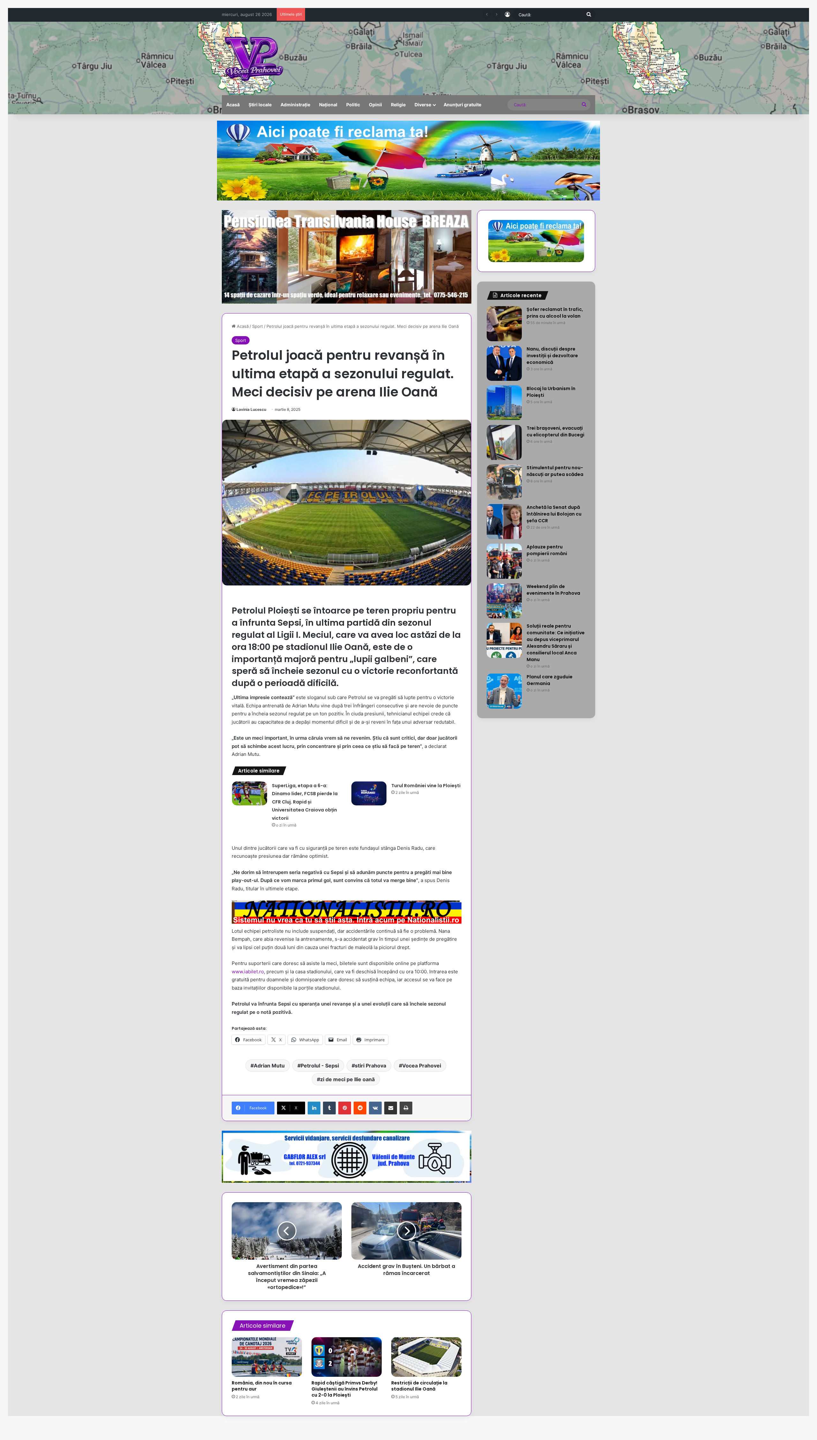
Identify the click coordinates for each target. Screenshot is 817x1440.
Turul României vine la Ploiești (426, 785)
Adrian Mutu (269, 1065)
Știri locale (260, 104)
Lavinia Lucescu (251, 409)
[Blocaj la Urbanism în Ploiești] (504, 402)
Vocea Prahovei (421, 1065)
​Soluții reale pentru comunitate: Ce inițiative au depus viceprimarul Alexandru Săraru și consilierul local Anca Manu (556, 643)
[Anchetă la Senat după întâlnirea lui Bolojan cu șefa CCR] (504, 521)
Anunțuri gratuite (462, 104)
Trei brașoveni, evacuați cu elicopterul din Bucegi (357, 14)
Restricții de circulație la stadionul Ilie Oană (419, 1386)
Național (328, 104)
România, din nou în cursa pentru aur (262, 1386)
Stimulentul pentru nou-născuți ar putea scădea (555, 471)
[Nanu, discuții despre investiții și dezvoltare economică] (504, 363)
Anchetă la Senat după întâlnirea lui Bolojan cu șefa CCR (554, 514)
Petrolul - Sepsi (320, 1065)
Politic (353, 104)
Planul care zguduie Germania (550, 680)
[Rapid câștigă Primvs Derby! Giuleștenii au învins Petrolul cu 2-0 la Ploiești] (346, 1357)
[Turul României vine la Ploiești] (368, 793)
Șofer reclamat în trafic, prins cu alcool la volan (555, 312)
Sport (257, 326)
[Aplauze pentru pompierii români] (504, 561)
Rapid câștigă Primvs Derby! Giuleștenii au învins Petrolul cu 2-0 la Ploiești (344, 1389)
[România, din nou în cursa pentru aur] (267, 1357)
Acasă (233, 104)
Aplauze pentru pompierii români (547, 550)
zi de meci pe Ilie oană (347, 1079)
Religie (398, 104)
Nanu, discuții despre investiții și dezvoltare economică (552, 356)
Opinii (375, 104)
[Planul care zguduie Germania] (504, 691)
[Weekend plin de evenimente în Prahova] (504, 600)
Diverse (423, 104)
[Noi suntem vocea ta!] (253, 58)
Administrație (295, 104)
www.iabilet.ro (248, 972)
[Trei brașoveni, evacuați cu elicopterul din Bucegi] (504, 442)
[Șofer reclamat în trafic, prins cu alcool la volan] (504, 323)
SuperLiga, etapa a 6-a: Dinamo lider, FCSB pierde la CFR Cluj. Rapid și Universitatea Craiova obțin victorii (305, 801)
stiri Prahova (370, 1065)
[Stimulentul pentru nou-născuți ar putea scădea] (504, 482)
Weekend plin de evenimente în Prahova (553, 589)
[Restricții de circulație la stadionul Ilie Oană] (426, 1357)
